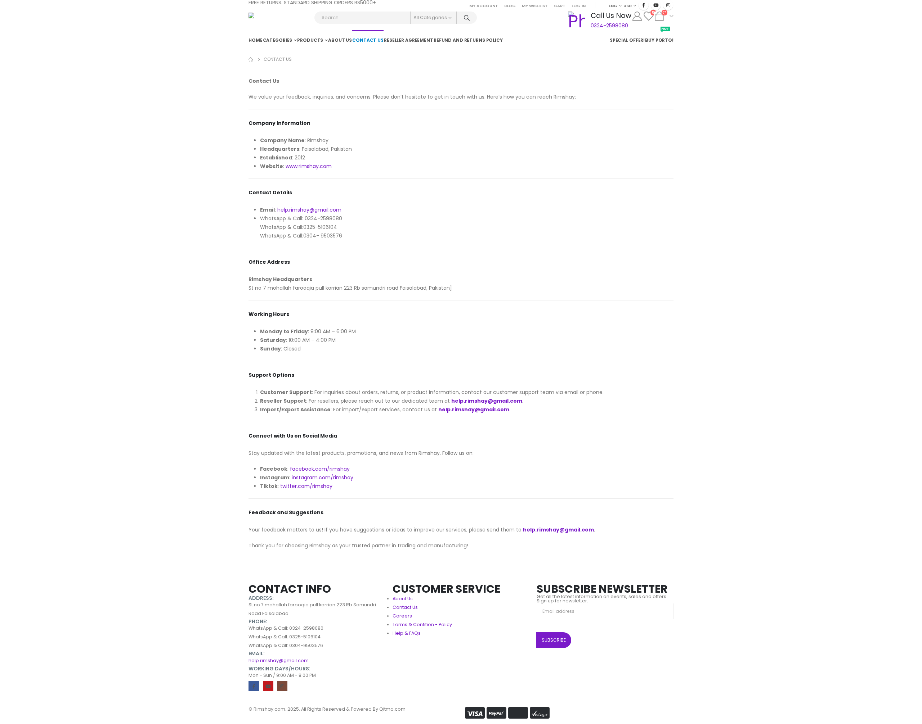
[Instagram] (668, 5)
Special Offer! (627, 40)
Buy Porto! (659, 36)
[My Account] (637, 16)
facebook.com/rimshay (320, 468)
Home (256, 40)
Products (310, 40)
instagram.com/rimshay (322, 477)
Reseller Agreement (408, 40)
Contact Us (368, 40)
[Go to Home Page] (251, 59)
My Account (483, 6)
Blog (510, 6)
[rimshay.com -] (268, 20)
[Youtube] (656, 5)
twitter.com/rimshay (306, 486)
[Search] (467, 18)
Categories (277, 40)
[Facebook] (644, 5)
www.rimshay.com (309, 166)
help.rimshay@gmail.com (309, 209)
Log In (579, 6)
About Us (340, 40)
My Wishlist (535, 6)
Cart (559, 6)
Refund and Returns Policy (468, 40)
